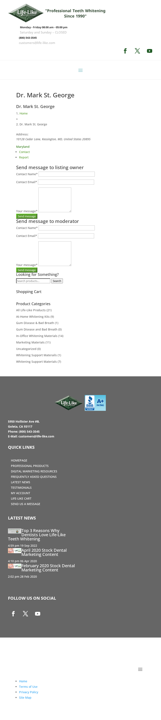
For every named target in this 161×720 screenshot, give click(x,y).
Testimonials (21, 488)
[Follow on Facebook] (125, 51)
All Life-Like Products (31, 310)
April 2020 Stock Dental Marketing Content (44, 552)
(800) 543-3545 (28, 38)
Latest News (20, 482)
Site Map (25, 697)
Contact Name (27, 174)
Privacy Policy (28, 692)
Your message (27, 211)
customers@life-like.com (37, 43)
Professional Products (30, 466)
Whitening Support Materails (36, 355)
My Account (20, 493)
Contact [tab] (24, 152)
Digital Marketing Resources (34, 471)
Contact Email (26, 182)
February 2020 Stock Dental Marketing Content (48, 568)
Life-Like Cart (21, 498)
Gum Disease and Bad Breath (36, 329)
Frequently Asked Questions (34, 477)
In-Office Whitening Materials (36, 336)
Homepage (19, 460)
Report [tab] (24, 157)
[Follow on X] (137, 51)
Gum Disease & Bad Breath (35, 323)
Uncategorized (26, 349)
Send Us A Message (25, 504)
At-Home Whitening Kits (33, 317)
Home (23, 113)
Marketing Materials (30, 342)
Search (57, 281)
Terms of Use (28, 687)
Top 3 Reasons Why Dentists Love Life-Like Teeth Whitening (37, 535)
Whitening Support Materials (36, 362)
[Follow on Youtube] (149, 51)
